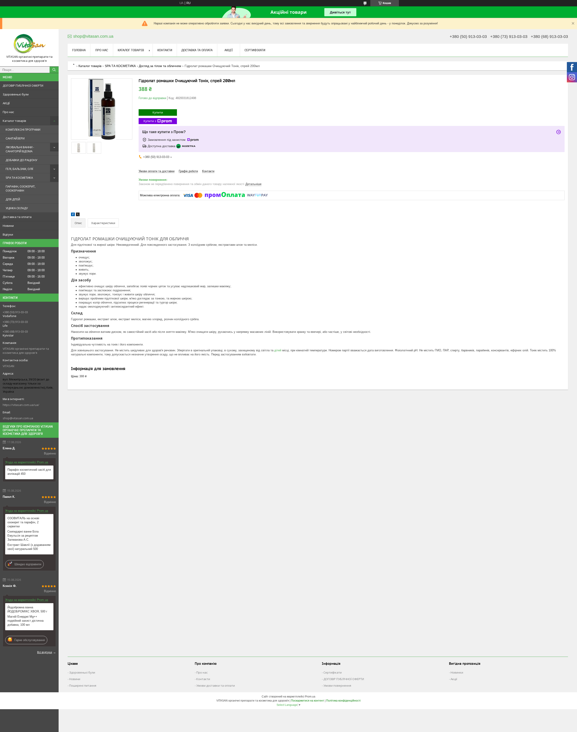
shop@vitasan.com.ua (18, 418)
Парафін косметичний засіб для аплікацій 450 (29, 471)
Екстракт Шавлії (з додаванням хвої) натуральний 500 (28, 547)
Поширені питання (82, 685)
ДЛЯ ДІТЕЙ (13, 199)
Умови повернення (337, 685)
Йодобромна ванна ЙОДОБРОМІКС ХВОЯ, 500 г (27, 609)
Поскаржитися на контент (307, 700)
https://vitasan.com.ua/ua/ (21, 405)
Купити (158, 112)
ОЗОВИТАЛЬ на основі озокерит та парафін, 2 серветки (23, 522)
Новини (8, 226)
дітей (277, 350)
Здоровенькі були (16, 94)
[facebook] (73, 215)
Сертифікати (255, 50)
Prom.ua (310, 696)
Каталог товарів (14, 121)
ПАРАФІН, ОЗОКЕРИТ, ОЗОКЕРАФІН (20, 188)
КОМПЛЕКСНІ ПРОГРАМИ (23, 129)
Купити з (150, 121)
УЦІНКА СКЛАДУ (17, 208)
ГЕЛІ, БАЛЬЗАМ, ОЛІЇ (19, 169)
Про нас (8, 112)
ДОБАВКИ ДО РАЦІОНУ (21, 160)
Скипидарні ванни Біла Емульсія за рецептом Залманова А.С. (23, 535)
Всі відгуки (44, 652)
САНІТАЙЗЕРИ (15, 138)
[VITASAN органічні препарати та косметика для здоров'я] (29, 43)
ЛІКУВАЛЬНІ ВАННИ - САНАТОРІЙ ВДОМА (20, 149)
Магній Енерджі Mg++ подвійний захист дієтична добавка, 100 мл (25, 620)
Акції (454, 679)
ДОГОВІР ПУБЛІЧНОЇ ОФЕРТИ (23, 85)
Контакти (164, 50)
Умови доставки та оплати (215, 685)
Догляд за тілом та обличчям (160, 66)
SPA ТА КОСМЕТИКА (19, 178)
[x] (78, 215)
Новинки (457, 672)
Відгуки (8, 234)
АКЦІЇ (6, 103)
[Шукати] (54, 69)
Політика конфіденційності (343, 700)
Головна (79, 50)
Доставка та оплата (17, 217)
